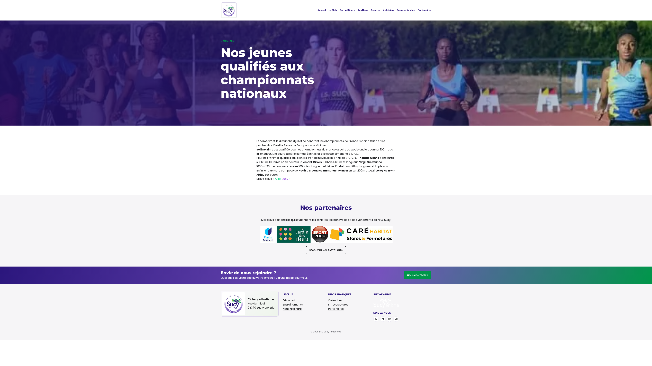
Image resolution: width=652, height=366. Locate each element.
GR (396, 319)
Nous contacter (417, 275)
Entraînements (293, 305)
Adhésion (388, 10)
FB (389, 319)
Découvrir (289, 300)
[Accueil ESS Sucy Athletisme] (229, 10)
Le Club (333, 10)
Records (375, 10)
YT (383, 319)
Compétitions (347, 10)
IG (376, 319)
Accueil (322, 10)
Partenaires (424, 10)
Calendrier (335, 300)
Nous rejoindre (292, 309)
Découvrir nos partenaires (326, 250)
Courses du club (405, 10)
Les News (363, 10)
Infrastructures (338, 305)
